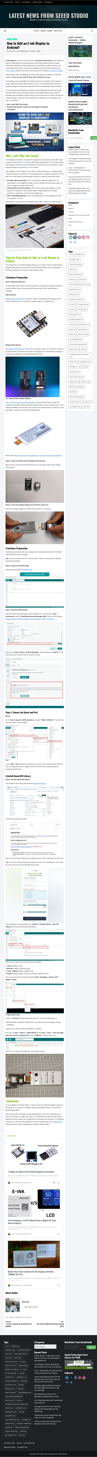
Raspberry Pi (85, 362)
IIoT (87, 284)
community (18, 1317)
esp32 (29, 1317)
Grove (82, 279)
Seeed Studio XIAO (76, 377)
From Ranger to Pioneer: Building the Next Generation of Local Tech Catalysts (79, 161)
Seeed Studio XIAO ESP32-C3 (15, 299)
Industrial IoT (75, 289)
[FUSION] (80, 2)
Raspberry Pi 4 (75, 367)
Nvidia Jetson (83, 334)
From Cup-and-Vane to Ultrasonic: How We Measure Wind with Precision (47, 1422)
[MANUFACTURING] (87, 2)
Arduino (11, 1317)
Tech (15, 39)
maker (73, 324)
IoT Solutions (82, 304)
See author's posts (31, 1307)
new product (84, 324)
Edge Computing (76, 274)
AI (71, 254)
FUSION (17, 2)
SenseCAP (85, 382)
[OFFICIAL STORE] (77, 2)
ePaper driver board (16, 349)
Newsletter (82, 329)
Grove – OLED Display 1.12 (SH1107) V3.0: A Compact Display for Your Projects (79, 170)
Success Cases (76, 402)
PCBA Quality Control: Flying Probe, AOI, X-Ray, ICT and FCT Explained (47, 1416)
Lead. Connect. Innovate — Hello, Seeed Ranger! (77, 40)
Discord (49, 31)
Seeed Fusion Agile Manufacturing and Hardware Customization (77, 105)
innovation (74, 294)
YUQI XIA (12, 51)
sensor (73, 392)
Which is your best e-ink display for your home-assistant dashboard (38, 455)
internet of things (76, 299)
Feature (71, 212)
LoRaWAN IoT (75, 314)
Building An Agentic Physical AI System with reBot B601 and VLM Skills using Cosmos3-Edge (79, 190)
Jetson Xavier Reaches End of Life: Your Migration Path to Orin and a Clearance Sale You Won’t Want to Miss (79, 180)
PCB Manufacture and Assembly (79, 356)
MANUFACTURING (37, 2)
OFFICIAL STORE (8, 2)
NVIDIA (72, 334)
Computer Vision (76, 264)
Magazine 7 (54, 1454)
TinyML (87, 402)
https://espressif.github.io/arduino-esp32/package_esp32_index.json (29, 619)
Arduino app (28, 570)
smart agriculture (76, 397)
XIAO (86, 407)
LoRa (72, 309)
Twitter (36, 31)
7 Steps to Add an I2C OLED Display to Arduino (18, 1324)
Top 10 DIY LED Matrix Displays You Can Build (50, 1324)
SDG (86, 367)
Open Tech (74, 349)
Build (9, 39)
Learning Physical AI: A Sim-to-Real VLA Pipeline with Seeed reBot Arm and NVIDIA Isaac (47, 1408)
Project (73, 362)
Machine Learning (76, 319)
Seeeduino (74, 382)
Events (73, 279)
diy (23, 1317)
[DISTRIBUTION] (91, 2)
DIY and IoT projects (56, 71)
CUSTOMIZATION (26, 2)
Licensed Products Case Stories (79, 215)
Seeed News (75, 372)
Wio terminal (75, 407)
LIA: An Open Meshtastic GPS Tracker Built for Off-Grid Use (48, 1401)
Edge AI (73, 269)
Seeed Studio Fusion (75, 222)
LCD (24, 162)
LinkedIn (43, 31)
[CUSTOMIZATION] (84, 2)
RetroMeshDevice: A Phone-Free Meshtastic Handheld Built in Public (46, 1395)
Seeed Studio (57, 1122)
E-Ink (25, 1317)
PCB (83, 349)
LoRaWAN (82, 309)
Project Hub (58, 31)
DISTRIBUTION (48, 2)
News (70, 218)
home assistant (76, 284)
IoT (72, 304)
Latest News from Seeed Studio (48, 15)
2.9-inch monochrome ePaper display (22, 402)
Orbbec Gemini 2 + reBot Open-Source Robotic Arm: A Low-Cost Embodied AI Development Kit (79, 152)
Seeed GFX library (40, 783)
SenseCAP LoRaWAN (77, 387)
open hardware (76, 339)
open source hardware (78, 344)
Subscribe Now (91, 1347)
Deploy (70, 208)
